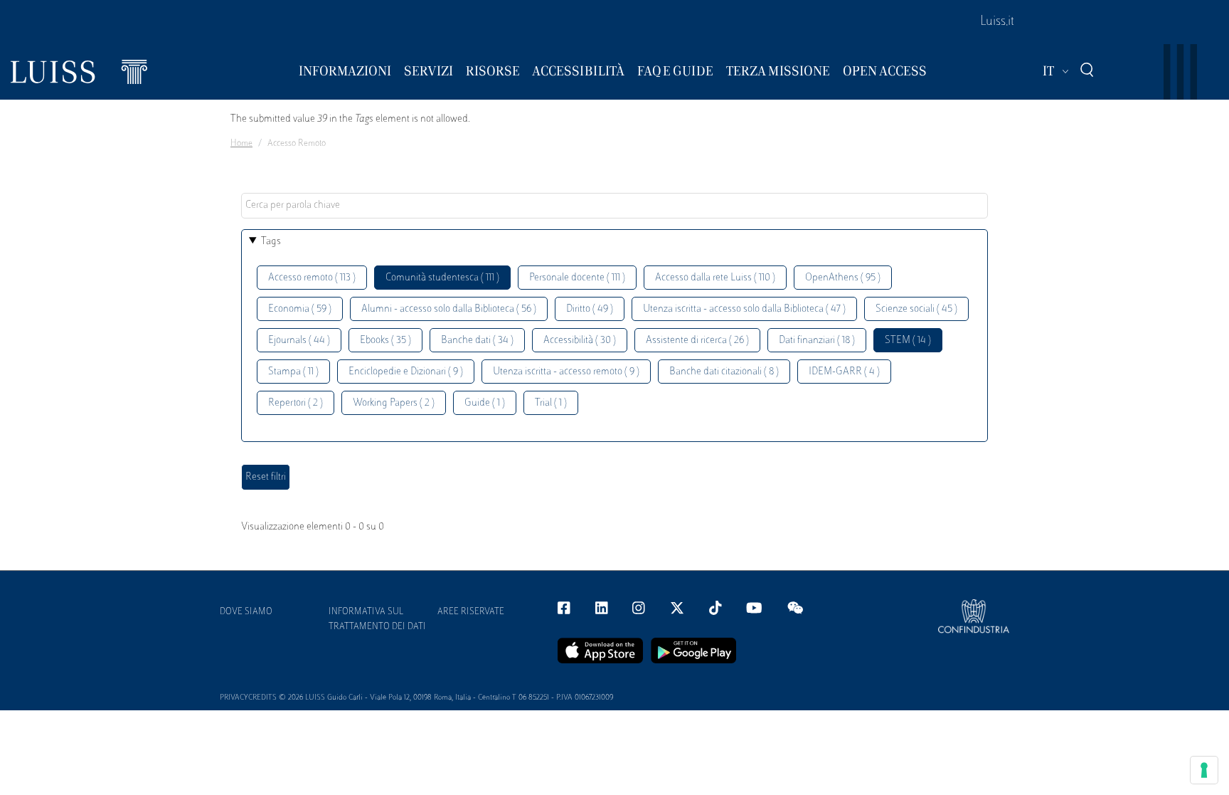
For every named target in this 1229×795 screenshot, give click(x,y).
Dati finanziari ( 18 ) (817, 340)
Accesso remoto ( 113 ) (312, 278)
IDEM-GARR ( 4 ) (844, 372)
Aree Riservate (470, 612)
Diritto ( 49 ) (589, 309)
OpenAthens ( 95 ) (842, 278)
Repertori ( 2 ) (295, 403)
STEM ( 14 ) (908, 340)
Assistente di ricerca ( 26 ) (697, 340)
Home (241, 143)
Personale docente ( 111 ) (577, 278)
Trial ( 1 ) (551, 403)
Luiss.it (997, 22)
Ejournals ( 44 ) (299, 340)
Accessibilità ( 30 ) (579, 340)
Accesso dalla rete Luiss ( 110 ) (715, 278)
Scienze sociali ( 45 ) (916, 309)
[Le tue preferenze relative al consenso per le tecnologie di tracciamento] (1204, 770)
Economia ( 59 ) (299, 309)
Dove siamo (246, 612)
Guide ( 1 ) (484, 403)
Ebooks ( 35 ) (385, 340)
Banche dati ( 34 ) (477, 340)
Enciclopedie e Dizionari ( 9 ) (406, 372)
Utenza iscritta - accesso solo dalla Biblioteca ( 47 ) (744, 309)
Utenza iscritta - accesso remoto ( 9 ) (566, 372)
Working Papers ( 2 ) (394, 403)
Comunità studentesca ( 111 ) (442, 278)
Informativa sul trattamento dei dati (377, 619)
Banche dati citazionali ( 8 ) (724, 372)
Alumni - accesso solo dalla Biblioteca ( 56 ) (448, 309)
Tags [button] (271, 241)
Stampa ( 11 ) (293, 372)
